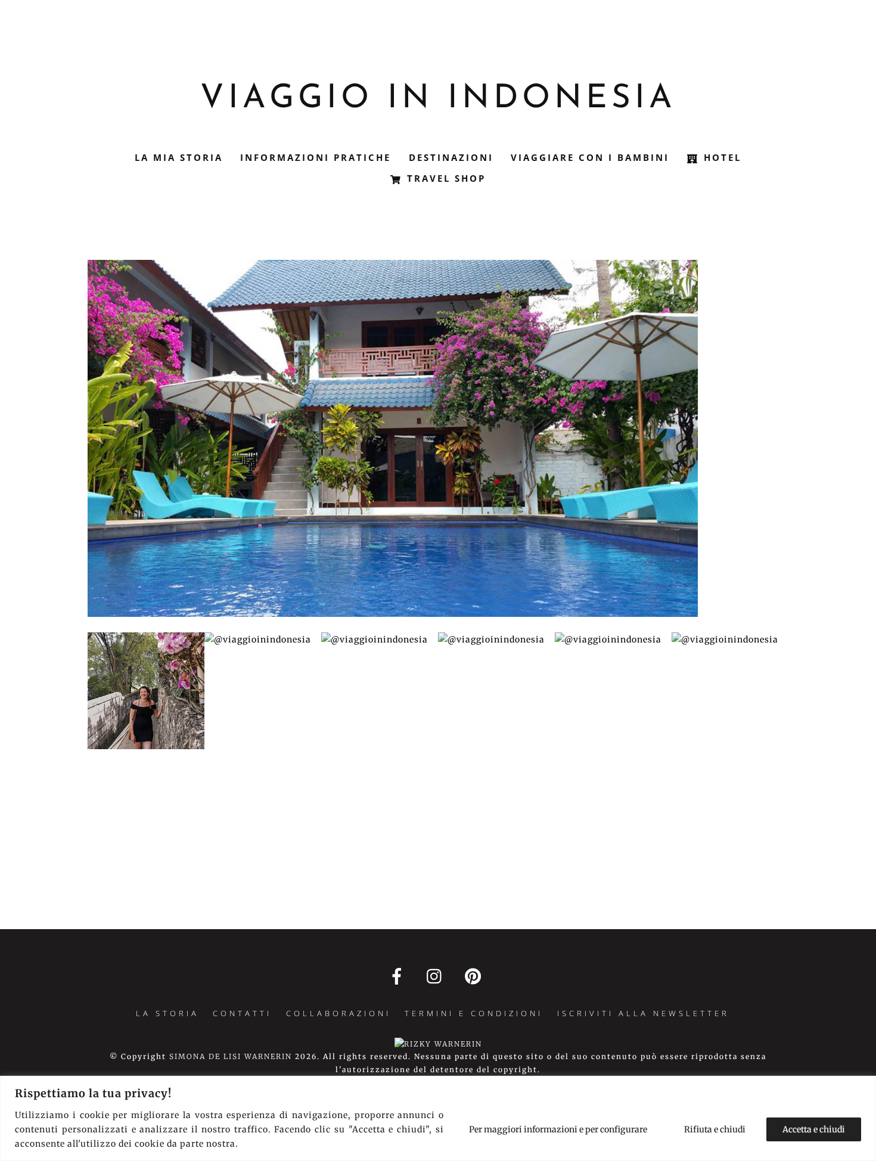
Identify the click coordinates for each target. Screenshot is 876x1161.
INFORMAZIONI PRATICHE (315, 157)
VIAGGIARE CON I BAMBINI (590, 157)
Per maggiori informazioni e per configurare (558, 1129)
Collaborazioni (338, 1013)
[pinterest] (475, 975)
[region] (438, 1118)
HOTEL (720, 157)
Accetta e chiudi (813, 1129)
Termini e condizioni (474, 1013)
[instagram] (437, 975)
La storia (167, 1013)
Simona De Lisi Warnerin (230, 1056)
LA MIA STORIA (179, 157)
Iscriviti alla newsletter (643, 1013)
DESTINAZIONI (451, 157)
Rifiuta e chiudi (714, 1129)
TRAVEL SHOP (444, 178)
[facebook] (399, 975)
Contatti (242, 1013)
